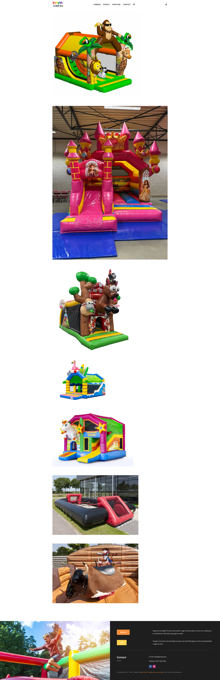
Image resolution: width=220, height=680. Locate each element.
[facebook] (150, 666)
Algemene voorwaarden (156, 672)
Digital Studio (144, 672)
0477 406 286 (161, 661)
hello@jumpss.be (160, 657)
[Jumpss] (57, 2)
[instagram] (154, 666)
